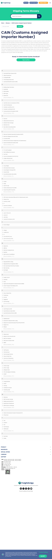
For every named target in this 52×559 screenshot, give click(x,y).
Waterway (6, 397)
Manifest (5, 252)
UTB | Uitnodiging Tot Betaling (9, 371)
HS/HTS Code (6, 185)
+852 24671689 (11, 459)
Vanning (5, 385)
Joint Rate (6, 217)
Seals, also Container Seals (9, 340)
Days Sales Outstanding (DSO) (10, 126)
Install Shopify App (33, 2)
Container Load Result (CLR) (9, 109)
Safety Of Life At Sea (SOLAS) (9, 336)
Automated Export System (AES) (10, 73)
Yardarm (5, 422)
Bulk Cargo (6, 93)
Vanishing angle (7, 389)
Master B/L (6, 246)
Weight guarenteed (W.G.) (9, 401)
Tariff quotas (6, 350)
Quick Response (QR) (8, 308)
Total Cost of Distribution (8, 358)
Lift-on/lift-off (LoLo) (8, 236)
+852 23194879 (18, 459)
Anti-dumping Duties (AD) (9, 79)
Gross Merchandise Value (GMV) (10, 174)
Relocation (26, 2)
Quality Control (7, 277)
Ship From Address (7, 338)
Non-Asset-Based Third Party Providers (11, 265)
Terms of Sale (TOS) (7, 356)
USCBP (5, 374)
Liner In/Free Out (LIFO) (8, 238)
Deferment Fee (6, 124)
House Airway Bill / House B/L (9, 189)
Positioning (6, 295)
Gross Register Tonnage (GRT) (9, 169)
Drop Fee (5, 118)
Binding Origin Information (9, 87)
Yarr (4, 424)
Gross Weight (6, 165)
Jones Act (6, 215)
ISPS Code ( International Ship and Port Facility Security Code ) (16, 197)
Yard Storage (6, 426)
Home (2, 23)
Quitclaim (5, 279)
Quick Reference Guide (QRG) (9, 310)
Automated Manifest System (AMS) (11, 81)
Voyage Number (7, 381)
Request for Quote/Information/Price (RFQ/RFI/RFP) (14, 322)
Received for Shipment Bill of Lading (11, 320)
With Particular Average (8, 399)
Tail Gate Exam (6, 352)
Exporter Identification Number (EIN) (11, 142)
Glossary (8, 23)
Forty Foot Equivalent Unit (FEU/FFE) (11, 156)
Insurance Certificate (8, 205)
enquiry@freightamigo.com (9, 468)
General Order (6, 172)
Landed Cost (6, 232)
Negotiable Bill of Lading (8, 261)
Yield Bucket (6, 428)
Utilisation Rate (7, 369)
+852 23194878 (18, 460)
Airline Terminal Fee (7, 75)
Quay (5, 281)
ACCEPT (43, 556)
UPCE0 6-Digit (6, 365)
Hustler (5, 181)
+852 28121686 (11, 460)
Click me (15, 467)
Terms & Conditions (23, 491)
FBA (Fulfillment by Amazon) (9, 152)
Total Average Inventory (8, 354)
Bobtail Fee (6, 95)
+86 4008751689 (7, 461)
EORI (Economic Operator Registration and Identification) (15, 140)
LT (4, 234)
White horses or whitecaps (9, 405)
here (34, 555)
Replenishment (6, 318)
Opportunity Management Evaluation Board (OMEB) (14, 283)
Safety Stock (6, 334)
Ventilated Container (8, 387)
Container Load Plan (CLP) (9, 107)
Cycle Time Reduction (8, 105)
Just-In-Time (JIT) (7, 213)
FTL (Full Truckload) (7, 150)
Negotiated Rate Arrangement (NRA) (11, 263)
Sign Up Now (26, 60)
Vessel (5, 383)
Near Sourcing (6, 267)
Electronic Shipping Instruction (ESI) (11, 136)
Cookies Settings (43, 552)
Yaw (4, 420)
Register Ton (6, 324)
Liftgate (5, 230)
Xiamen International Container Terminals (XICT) (13, 412)
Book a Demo (43, 2)
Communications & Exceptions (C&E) (11, 111)
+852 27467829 (9, 467)
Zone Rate (6, 436)
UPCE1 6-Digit (6, 367)
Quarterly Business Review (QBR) (10, 313)
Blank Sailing (6, 91)
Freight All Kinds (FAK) (8, 158)
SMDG (5, 342)
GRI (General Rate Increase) (9, 167)
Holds (5, 183)
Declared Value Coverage (8, 122)
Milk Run (5, 248)
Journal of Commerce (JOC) (9, 219)
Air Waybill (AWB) (7, 77)
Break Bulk (6, 89)
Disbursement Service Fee (9, 120)
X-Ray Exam (6, 414)
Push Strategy (6, 301)
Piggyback (6, 299)
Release (5, 326)
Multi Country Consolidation (9, 254)
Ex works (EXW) (7, 138)
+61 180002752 (7, 465)
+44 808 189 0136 (7, 464)
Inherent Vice (6, 199)
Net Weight (6, 270)
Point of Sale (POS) (7, 293)
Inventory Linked (7, 201)
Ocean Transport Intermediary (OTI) (11, 285)
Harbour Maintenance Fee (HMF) (10, 187)
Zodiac (5, 438)
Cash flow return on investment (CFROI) (11, 102)
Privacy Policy (30, 491)
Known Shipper (7, 224)
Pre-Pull (5, 297)
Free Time (5, 154)
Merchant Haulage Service (9, 250)
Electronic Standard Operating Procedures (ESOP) (13, 134)
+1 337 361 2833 (7, 463)
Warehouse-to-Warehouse (9, 403)
